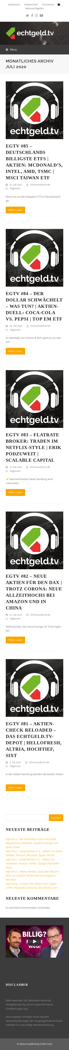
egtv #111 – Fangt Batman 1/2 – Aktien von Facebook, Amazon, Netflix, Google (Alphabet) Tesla (32, 863)
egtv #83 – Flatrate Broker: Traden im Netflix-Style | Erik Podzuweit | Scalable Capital (33, 447)
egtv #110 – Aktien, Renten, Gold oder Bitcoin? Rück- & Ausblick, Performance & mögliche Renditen (32, 875)
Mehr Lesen (15, 210)
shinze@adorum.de (40, 184)
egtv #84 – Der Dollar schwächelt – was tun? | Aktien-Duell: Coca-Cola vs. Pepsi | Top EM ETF (34, 306)
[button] (11, 49)
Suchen (56, 817)
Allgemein (15, 188)
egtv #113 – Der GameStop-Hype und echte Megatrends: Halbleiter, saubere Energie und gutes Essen (32, 843)
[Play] (34, 941)
